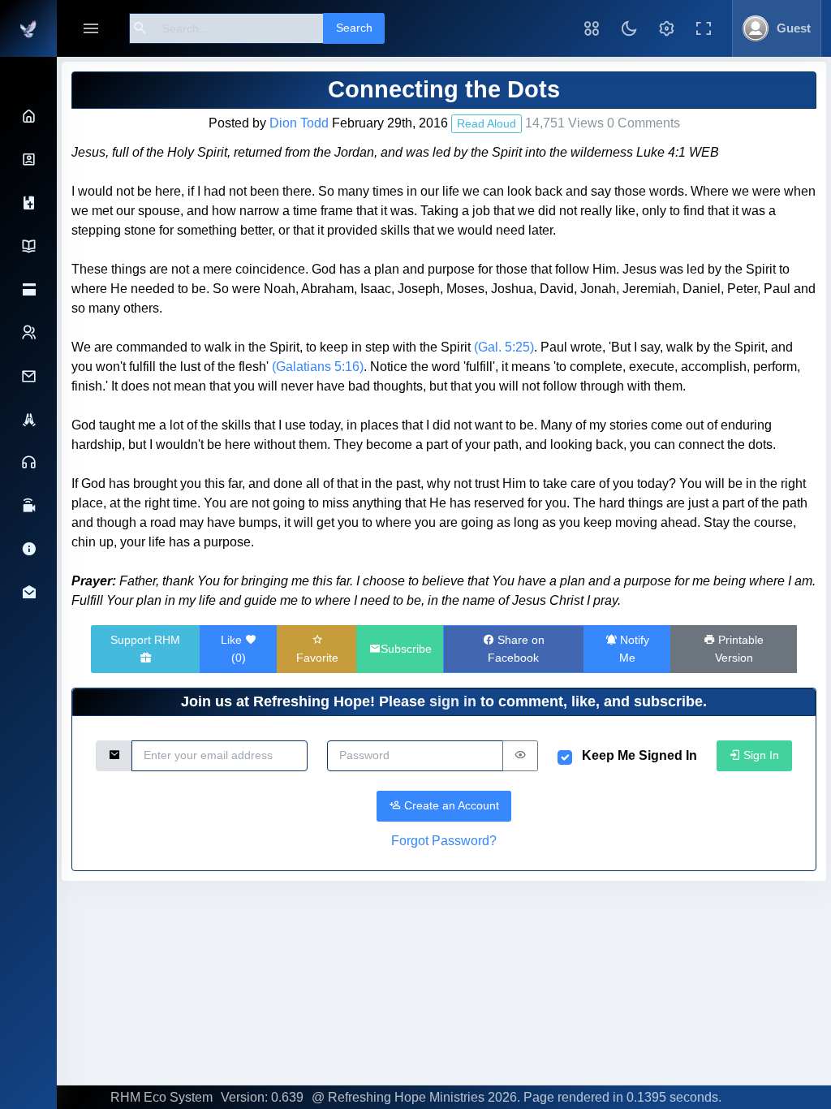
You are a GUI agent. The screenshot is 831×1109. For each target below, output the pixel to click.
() (233, 648)
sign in (452, 701)
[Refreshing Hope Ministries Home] (28, 28)
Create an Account (450, 805)
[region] (28, 582)
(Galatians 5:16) (318, 366)
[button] (592, 28)
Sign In (759, 755)
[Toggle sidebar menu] (91, 29)
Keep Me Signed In (639, 755)
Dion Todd (299, 123)
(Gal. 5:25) (504, 347)
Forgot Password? (444, 841)
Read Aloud (486, 123)
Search (354, 27)
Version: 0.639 (262, 1097)
